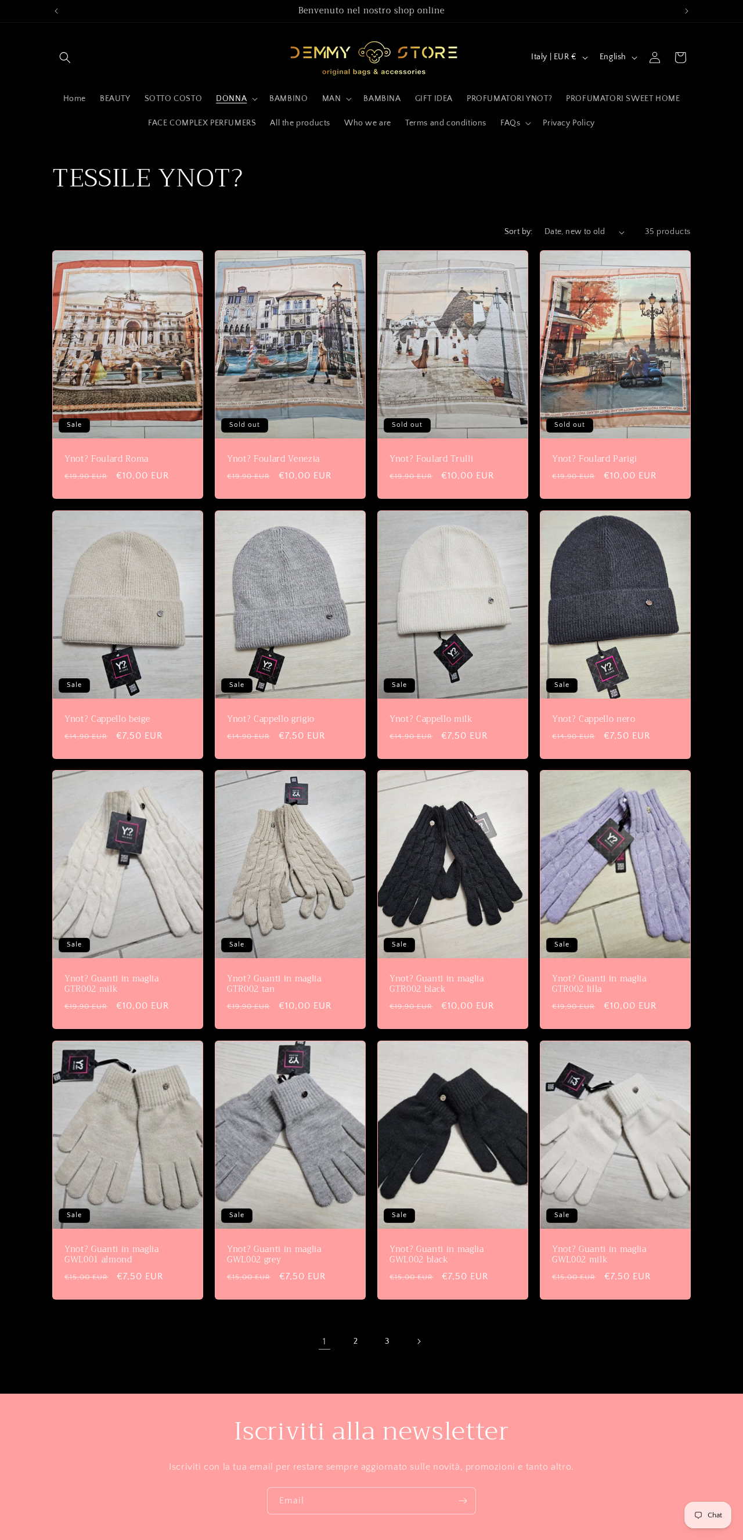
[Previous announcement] (56, 11)
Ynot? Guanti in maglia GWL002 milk (599, 1254)
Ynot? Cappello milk (431, 719)
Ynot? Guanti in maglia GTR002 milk (111, 984)
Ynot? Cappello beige (107, 719)
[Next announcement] (686, 11)
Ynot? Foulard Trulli (431, 459)
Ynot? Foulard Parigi (594, 459)
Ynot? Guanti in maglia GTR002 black (436, 984)
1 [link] (324, 1341)
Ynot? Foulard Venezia (273, 459)
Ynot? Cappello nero (594, 719)
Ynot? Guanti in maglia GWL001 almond (111, 1254)
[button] (65, 57)
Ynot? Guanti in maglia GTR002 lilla (599, 984)
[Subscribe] (462, 1500)
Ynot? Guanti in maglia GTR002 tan (274, 984)
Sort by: (518, 231)
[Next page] (418, 1341)
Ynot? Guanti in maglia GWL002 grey (274, 1254)
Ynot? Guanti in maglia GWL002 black (436, 1254)
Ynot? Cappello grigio (271, 719)
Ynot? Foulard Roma (106, 459)
